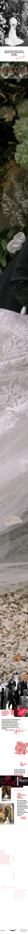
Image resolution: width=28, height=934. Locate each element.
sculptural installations (7, 722)
